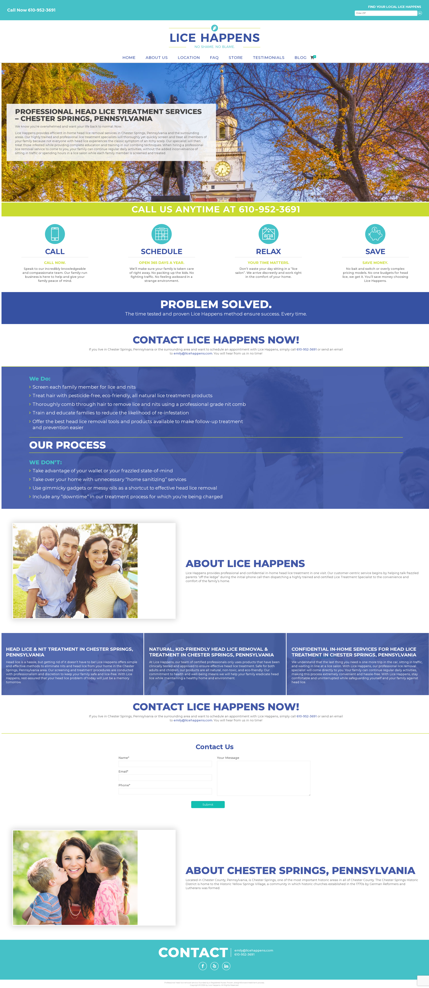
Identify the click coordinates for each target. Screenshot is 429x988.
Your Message (228, 758)
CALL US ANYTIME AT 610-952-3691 (216, 209)
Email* (123, 771)
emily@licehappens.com (193, 353)
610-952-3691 (307, 349)
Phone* (124, 785)
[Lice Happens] (214, 36)
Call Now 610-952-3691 (31, 10)
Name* (123, 758)
